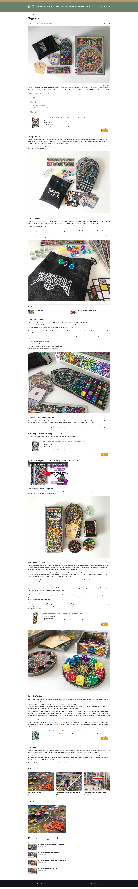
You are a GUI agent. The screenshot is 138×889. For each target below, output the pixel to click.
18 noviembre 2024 (40, 312)
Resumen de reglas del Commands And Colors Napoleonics (52, 860)
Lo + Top (56, 6)
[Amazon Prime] (106, 128)
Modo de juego (32, 97)
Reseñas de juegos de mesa (33, 14)
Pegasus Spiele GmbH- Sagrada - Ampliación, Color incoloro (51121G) (62, 613)
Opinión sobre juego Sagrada (35, 104)
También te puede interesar (35, 98)
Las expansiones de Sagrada (35, 108)
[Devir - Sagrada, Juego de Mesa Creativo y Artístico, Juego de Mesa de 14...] (35, 122)
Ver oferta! (105, 130)
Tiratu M (31, 23)
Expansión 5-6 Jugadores (35, 110)
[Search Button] (101, 7)
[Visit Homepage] (31, 6)
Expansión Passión (34, 111)
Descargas (81, 6)
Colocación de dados (34, 102)
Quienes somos (31, 883)
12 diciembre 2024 (88, 794)
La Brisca (101, 0)
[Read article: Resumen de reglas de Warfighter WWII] (32, 871)
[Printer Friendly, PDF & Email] (106, 86)
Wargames (49, 6)
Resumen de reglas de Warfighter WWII (47, 868)
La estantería (64, 6)
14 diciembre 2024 (60, 796)
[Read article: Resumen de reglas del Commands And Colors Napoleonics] (32, 863)
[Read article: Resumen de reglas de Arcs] (41, 781)
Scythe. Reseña (39, 310)
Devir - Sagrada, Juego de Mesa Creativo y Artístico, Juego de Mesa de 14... (64, 118)
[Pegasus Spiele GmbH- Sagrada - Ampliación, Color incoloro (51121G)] (35, 618)
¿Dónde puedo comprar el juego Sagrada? (37, 105)
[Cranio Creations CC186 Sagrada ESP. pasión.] (35, 735)
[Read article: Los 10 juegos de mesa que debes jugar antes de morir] (69, 781)
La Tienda (88, 6)
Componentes (32, 95)
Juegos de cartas (107, 0)
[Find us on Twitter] (106, 7)
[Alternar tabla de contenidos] (47, 94)
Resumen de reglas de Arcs (34, 792)
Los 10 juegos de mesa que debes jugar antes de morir (51, 844)
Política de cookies (43, 883)
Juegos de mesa (41, 6)
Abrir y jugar (72, 6)
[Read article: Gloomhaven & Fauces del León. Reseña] (73, 312)
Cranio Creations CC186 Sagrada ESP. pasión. (55, 731)
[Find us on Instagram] (109, 7)
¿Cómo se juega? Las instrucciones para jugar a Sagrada (39, 107)
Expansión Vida (33, 112)
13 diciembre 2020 (39, 23)
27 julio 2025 (31, 794)
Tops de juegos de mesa (62, 789)
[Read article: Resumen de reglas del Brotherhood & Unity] (97, 781)
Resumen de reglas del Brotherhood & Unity (95, 792)
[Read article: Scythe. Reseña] (31, 312)
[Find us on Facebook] (104, 7)
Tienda (36, 883)
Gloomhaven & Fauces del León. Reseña (37, 101)
